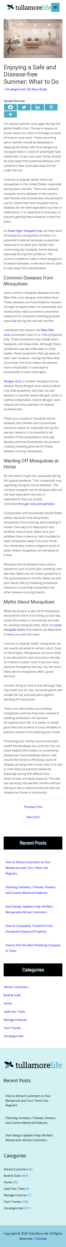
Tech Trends (12, 1028)
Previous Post (33, 807)
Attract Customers (16, 987)
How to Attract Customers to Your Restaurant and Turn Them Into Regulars (28, 867)
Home (8, 1003)
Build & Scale (12, 995)
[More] (10, 114)
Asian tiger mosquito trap (25, 231)
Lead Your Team (14, 1012)
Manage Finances (15, 1020)
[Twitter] (24, 107)
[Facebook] (10, 107)
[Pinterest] (51, 107)
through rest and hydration (36, 504)
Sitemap (41, 1239)
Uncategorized (15, 89)
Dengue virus (12, 381)
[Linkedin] (37, 107)
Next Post (33, 817)
